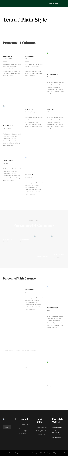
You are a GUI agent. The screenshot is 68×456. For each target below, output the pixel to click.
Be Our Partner (40, 434)
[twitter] (10, 80)
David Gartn (8, 161)
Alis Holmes (8, 126)
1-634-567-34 (26, 425)
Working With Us (41, 431)
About (11, 453)
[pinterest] (7, 80)
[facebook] (3, 80)
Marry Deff (29, 56)
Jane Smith (7, 56)
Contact (23, 453)
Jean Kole (51, 109)
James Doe (29, 109)
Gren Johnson (52, 74)
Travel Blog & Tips (41, 428)
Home (5, 453)
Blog (16, 453)
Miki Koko (29, 175)
